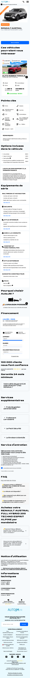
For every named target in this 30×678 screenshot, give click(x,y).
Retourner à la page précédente (10, 4)
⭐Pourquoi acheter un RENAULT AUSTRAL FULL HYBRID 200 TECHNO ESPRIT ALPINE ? (13, 486)
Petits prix (22, 644)
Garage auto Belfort (22, 642)
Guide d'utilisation (8, 634)
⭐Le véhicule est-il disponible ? (11, 491)
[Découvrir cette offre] (14, 77)
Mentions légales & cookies (15, 673)
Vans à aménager (7, 651)
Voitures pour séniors (7, 648)
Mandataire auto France (22, 634)
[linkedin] (24, 657)
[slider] (23, 340)
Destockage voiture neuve (8, 637)
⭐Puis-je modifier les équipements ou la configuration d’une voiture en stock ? (14, 501)
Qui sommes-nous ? (22, 651)
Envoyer (24, 624)
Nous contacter (15, 42)
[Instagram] (18, 657)
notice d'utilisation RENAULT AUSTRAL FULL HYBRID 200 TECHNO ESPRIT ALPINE (14, 568)
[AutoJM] (5, 2)
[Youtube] (12, 657)
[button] (14, 77)
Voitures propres (8, 642)
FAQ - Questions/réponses (8, 632)
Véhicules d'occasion (22, 640)
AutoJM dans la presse (8, 640)
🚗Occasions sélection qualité (8, 645)
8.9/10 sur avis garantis (8, 603)
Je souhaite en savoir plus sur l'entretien (12, 468)
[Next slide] (26, 77)
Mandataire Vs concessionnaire (22, 648)
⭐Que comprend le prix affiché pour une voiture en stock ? (14, 496)
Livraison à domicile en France (22, 632)
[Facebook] (6, 657)
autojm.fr (15, 610)
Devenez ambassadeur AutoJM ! (22, 637)
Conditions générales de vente (15, 675)
